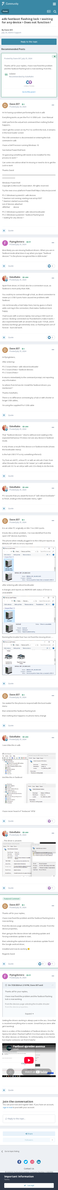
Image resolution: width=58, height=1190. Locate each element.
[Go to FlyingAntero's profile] (5, 243)
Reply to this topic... (16, 1118)
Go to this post (28, 92)
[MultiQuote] (4, 230)
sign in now (7, 1107)
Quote (11, 230)
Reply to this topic (29, 41)
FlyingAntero (17, 241)
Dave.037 (8, 30)
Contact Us (29, 1168)
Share (30, 1133)
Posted (18, 106)
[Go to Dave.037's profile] (5, 105)
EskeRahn (29, 76)
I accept (30, 1185)
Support (17, 32)
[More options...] (53, 105)
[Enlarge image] (29, 564)
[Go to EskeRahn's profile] (5, 278)
